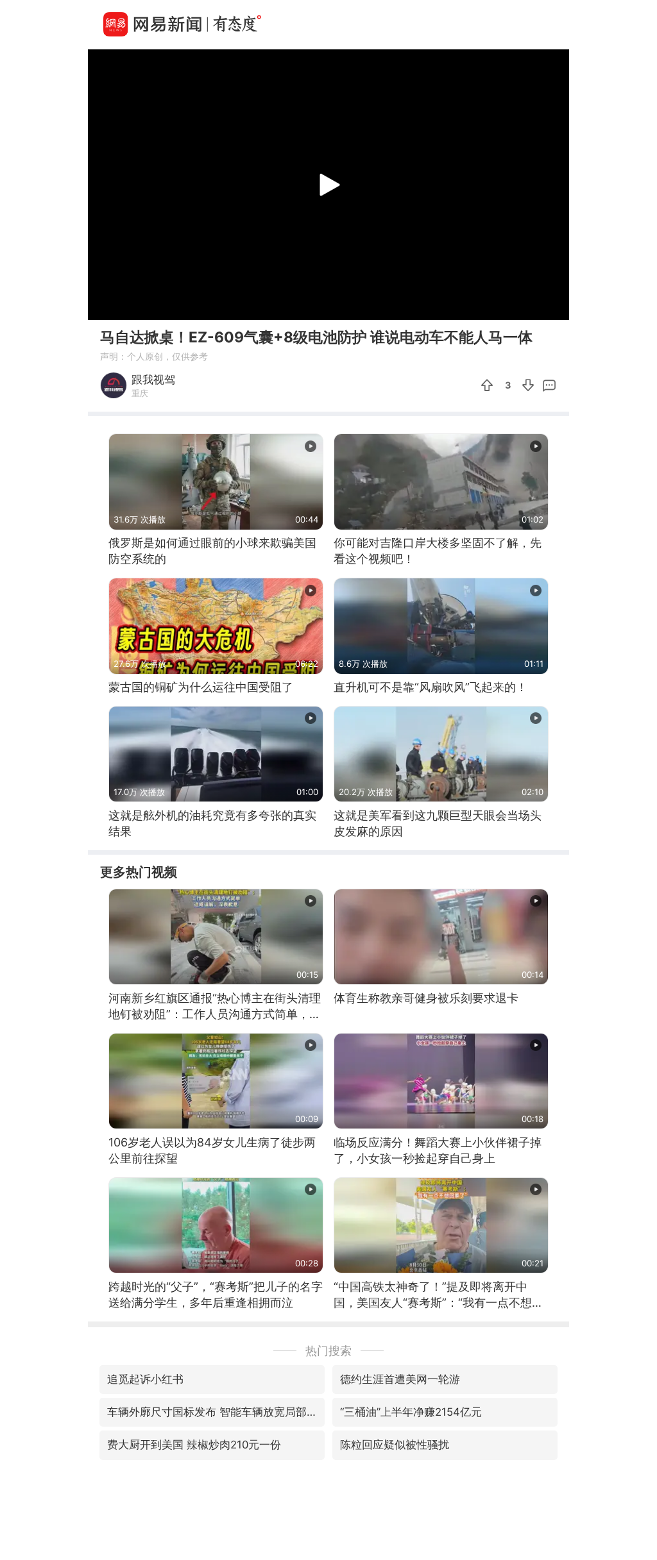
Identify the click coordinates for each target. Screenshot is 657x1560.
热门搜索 (328, 1350)
